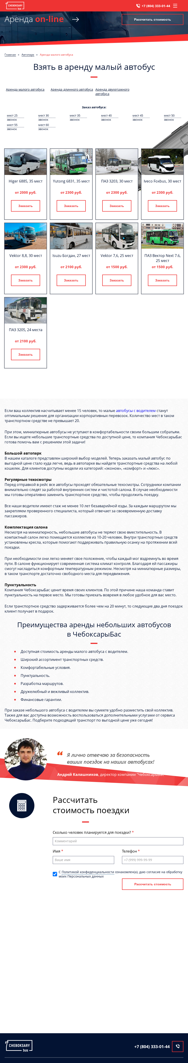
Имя (57, 851)
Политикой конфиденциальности (88, 872)
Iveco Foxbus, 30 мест (162, 181)
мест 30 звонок (43, 115)
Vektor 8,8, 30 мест (25, 255)
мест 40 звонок (106, 115)
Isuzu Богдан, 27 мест (71, 255)
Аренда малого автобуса (25, 89)
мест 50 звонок (169, 115)
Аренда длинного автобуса (72, 89)
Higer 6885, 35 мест (25, 181)
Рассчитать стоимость (152, 19)
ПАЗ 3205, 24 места (25, 329)
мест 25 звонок (12, 115)
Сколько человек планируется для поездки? (92, 832)
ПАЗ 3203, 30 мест (117, 181)
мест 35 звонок (75, 115)
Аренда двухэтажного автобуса (112, 91)
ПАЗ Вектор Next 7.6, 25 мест (162, 258)
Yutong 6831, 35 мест (71, 181)
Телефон (130, 851)
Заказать (25, 206)
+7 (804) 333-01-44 (156, 6)
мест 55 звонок (12, 125)
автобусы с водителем (136, 410)
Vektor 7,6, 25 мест (117, 255)
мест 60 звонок (43, 125)
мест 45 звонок (138, 115)
